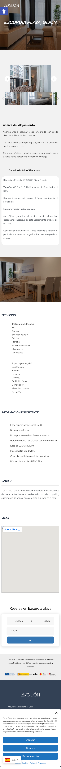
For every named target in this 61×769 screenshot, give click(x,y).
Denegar (30, 748)
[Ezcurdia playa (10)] (40, 99)
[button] (4, 11)
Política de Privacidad (38, 763)
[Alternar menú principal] (54, 5)
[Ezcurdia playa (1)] (16, 99)
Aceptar (30, 739)
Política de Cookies (21, 763)
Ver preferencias (30, 756)
